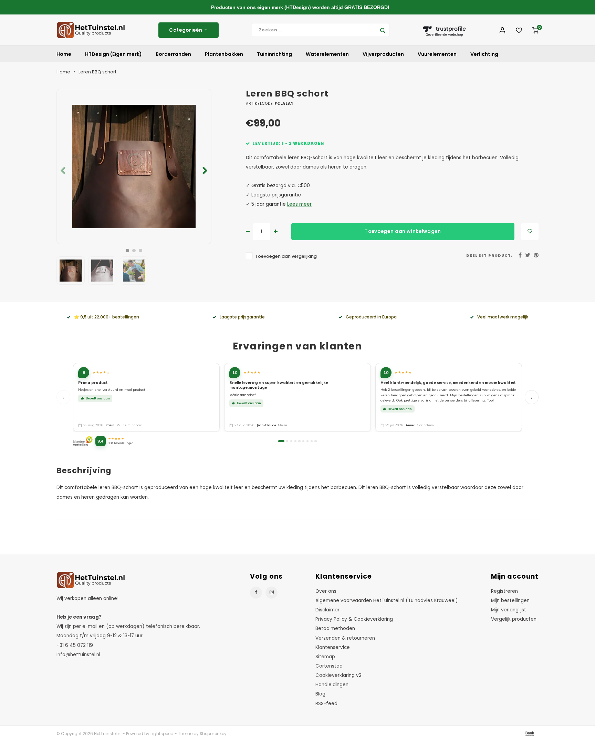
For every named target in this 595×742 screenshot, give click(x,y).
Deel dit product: (489, 255)
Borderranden (173, 54)
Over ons (325, 591)
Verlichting (484, 54)
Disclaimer (327, 610)
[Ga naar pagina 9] (315, 441)
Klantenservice (332, 647)
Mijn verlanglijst (508, 610)
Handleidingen (331, 684)
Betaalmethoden (335, 628)
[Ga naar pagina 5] (299, 441)
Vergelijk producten (513, 619)
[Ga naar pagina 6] (303, 441)
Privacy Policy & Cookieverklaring (354, 619)
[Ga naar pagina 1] (281, 441)
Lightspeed (162, 733)
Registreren (504, 591)
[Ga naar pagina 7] (307, 441)
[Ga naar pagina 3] (291, 441)
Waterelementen (327, 54)
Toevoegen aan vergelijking (286, 256)
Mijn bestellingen (510, 600)
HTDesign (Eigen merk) (113, 54)
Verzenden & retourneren (345, 638)
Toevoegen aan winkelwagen (403, 231)
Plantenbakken (224, 54)
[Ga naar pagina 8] (312, 441)
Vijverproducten (383, 54)
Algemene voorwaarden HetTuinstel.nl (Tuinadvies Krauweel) (386, 600)
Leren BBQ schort (97, 72)
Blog (320, 694)
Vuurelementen (437, 54)
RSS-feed (326, 703)
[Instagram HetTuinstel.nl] (271, 593)
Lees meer (299, 204)
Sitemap (325, 656)
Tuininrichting (274, 54)
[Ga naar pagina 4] (295, 441)
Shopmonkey (213, 733)
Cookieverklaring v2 (338, 675)
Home (63, 54)
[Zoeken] (382, 30)
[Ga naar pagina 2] (287, 441)
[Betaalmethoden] (529, 733)
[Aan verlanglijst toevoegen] (530, 231)
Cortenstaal (329, 666)
